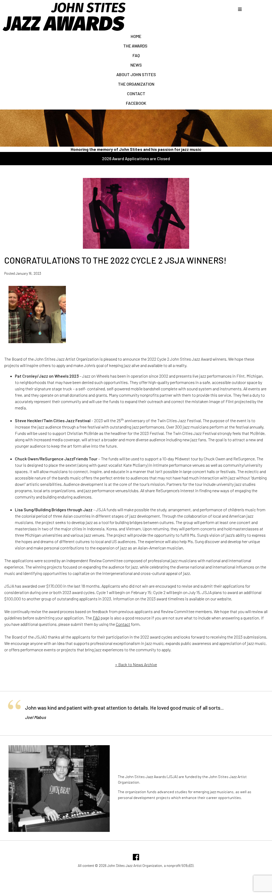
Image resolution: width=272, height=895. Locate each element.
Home (136, 36)
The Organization (136, 83)
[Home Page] (64, 30)
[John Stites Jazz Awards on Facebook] (136, 858)
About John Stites (136, 74)
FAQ (136, 55)
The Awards (136, 45)
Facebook (136, 103)
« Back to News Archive (136, 664)
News (136, 64)
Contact (136, 93)
